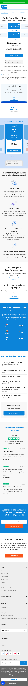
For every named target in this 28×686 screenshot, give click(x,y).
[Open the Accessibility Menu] (3, 683)
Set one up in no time (14, 113)
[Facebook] (2, 653)
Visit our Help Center (14, 413)
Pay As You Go (4, 579)
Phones (12, 12)
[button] (14, 630)
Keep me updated (14, 526)
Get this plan (14, 151)
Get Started (14, 297)
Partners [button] (3, 645)
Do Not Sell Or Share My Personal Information (13, 618)
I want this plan (14, 55)
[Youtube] (14, 653)
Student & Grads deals (7, 588)
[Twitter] (10, 653)
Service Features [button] (6, 596)
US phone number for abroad (8, 591)
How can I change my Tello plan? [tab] (11, 376)
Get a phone (14, 279)
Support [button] (3, 603)
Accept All (14, 679)
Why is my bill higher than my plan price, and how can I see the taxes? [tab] (12, 364)
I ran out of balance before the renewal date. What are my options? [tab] (11, 389)
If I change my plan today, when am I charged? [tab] (11, 396)
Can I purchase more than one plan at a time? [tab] (11, 382)
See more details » (14, 95)
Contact (3, 610)
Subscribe (23, 663)
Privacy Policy (4, 613)
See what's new (14, 556)
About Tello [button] (4, 638)
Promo (3, 585)
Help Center (4, 607)
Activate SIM (21, 12)
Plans (4, 12)
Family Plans (4, 576)
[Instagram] (6, 653)
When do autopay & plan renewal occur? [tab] (12, 371)
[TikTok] (18, 653)
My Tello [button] (3, 624)
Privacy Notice (13, 675)
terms (14, 51)
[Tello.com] (4, 7)
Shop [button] (2, 567)
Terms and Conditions (7, 616)
